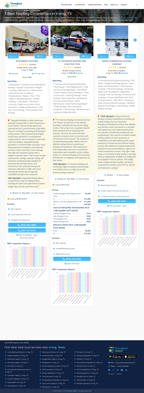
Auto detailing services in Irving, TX (20, 352)
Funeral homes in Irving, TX (52, 356)
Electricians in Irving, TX (50, 387)
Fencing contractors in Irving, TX (53, 352)
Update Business (94, 4)
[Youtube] (122, 370)
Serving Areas (39, 73)
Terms (119, 374)
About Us (114, 4)
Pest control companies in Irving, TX (89, 363)
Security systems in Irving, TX (87, 373)
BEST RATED (9, 10)
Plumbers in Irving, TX (84, 352)
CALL (14, 56)
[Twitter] (113, 370)
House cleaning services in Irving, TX (55, 366)
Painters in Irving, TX (83, 359)
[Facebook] (109, 370)
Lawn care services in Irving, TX (53, 383)
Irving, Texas (57, 347)
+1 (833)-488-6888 (122, 366)
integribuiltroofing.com (20, 220)
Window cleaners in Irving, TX (87, 383)
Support (124, 4)
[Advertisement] (72, 324)
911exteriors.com (63, 254)
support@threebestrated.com (125, 363)
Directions (14, 74)
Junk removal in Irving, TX (51, 376)
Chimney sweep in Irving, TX (17, 363)
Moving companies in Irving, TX (87, 356)
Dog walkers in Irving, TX (16, 382)
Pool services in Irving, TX (85, 366)
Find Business (66, 4)
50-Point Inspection (127, 17)
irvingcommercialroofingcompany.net (115, 196)
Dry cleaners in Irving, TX (16, 386)
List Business (80, 4)
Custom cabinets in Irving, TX (17, 379)
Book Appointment (109, 185)
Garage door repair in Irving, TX (53, 359)
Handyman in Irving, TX (50, 363)
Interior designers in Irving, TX (53, 373)
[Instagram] (117, 370)
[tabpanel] (27, 41)
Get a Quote (16, 209)
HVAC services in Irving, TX (52, 369)
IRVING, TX (18, 10)
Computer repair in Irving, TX (17, 375)
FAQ (106, 4)
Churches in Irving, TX (15, 366)
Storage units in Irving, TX (85, 376)
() (32, 64)
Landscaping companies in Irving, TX (55, 380)
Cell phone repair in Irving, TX (17, 359)
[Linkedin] (126, 370)
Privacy (111, 374)
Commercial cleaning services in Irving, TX (18, 370)
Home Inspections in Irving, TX (87, 369)
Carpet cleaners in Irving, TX (17, 356)
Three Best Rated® (70, 391)
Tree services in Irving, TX (85, 380)
